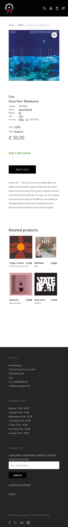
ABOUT (12, 494)
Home (11, 25)
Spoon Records (25, 109)
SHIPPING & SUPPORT (20, 485)
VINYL (21, 119)
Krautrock (18, 131)
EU (20, 112)
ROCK (20, 25)
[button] (54, 35)
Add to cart (22, 169)
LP (27, 119)
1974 (21, 116)
